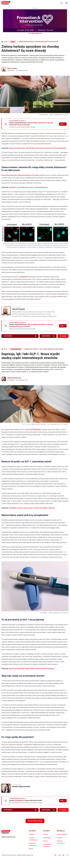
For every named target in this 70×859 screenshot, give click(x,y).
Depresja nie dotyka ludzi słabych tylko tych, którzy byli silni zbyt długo (31, 668)
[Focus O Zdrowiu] (6, 3)
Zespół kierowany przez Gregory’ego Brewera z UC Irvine (19, 175)
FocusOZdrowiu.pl (11, 855)
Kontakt (59, 838)
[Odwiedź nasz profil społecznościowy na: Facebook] (55, 855)
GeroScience (23, 277)
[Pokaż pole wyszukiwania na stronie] (61, 3)
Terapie (45, 841)
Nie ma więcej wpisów (35, 821)
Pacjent (45, 834)
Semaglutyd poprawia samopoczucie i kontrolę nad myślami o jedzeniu (32, 508)
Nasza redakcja (62, 834)
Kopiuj (64, 336)
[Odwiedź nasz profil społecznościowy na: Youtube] (59, 855)
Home (5, 41)
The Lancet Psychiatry (32, 429)
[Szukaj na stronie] (66, 3)
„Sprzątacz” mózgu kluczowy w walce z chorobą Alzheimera (28, 187)
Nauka (31, 849)
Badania (13, 41)
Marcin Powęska (12, 68)
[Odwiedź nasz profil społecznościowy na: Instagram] (63, 855)
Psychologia (47, 838)
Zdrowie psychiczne (16, 349)
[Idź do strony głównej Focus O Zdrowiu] (15, 833)
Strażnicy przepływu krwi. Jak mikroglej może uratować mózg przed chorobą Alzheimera (37, 148)
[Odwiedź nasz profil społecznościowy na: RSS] (68, 855)
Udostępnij (8, 336)
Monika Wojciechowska (14, 378)
